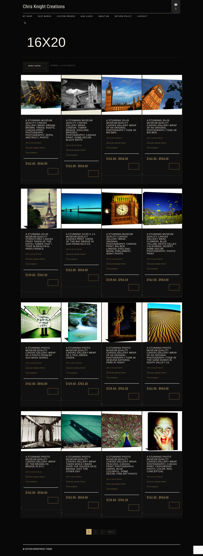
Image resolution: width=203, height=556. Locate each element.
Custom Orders (66, 16)
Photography (31, 153)
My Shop (27, 16)
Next (111, 532)
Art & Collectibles (33, 143)
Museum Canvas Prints (35, 148)
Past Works (44, 16)
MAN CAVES (87, 16)
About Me (103, 16)
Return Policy (123, 16)
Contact (142, 16)
